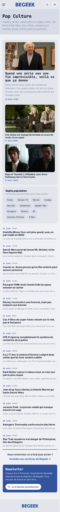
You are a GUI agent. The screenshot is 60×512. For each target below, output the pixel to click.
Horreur (11, 205)
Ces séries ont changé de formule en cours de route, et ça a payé (29, 136)
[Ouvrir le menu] (4, 5)
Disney (24, 211)
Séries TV (23, 200)
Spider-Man (40, 205)
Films (10, 200)
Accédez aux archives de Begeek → (30, 459)
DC (34, 211)
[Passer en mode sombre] (55, 5)
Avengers (11, 211)
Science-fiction (15, 217)
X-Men (32, 217)
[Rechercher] (47, 5)
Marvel (36, 200)
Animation (25, 205)
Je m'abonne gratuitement (25, 487)
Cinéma (48, 200)
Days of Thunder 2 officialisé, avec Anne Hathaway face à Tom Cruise (26, 175)
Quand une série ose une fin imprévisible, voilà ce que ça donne (29, 76)
